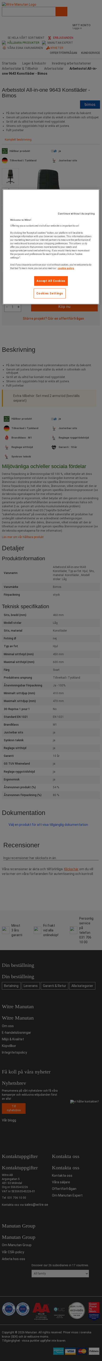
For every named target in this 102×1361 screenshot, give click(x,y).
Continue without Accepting (76, 213)
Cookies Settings (49, 293)
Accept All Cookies (51, 281)
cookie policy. (66, 268)
